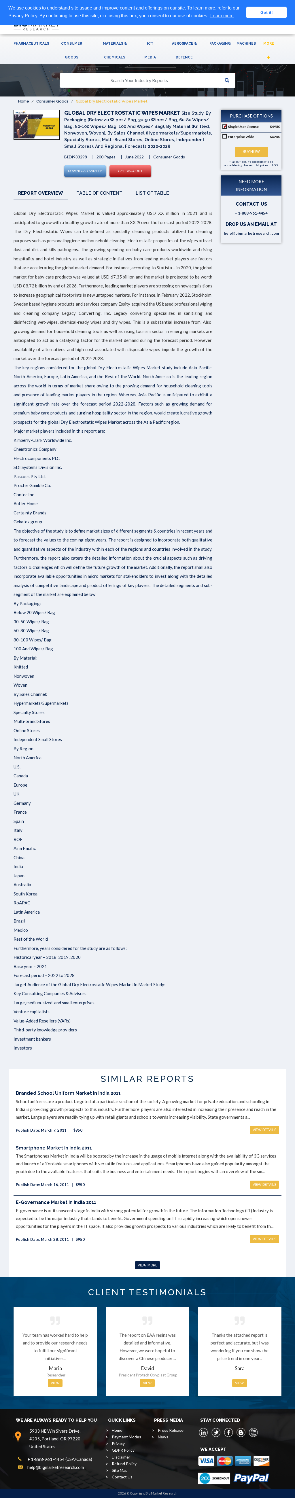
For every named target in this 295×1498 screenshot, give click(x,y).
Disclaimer (121, 1457)
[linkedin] (203, 1432)
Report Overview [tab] (40, 193)
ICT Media (150, 50)
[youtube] (253, 1432)
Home (23, 101)
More (268, 43)
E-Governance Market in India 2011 (56, 1202)
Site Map (120, 1470)
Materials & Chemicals (115, 50)
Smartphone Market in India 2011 (54, 1148)
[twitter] (216, 1432)
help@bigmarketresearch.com (251, 233)
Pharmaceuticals (31, 43)
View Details (264, 1130)
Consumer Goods (71, 50)
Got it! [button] (266, 12)
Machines (246, 43)
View (55, 1383)
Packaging (220, 43)
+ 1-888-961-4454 (251, 213)
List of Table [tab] (152, 193)
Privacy (118, 1443)
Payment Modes (126, 1436)
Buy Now (251, 151)
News (163, 1436)
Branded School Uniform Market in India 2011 (68, 1093)
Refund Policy (124, 1463)
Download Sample (85, 171)
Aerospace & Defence (184, 50)
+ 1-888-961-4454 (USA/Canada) (59, 1459)
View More (147, 1265)
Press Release (171, 1430)
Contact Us (122, 1476)
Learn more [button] (222, 15)
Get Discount (130, 171)
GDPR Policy (123, 1450)
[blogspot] (240, 1432)
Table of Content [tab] (99, 193)
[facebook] (228, 1432)
